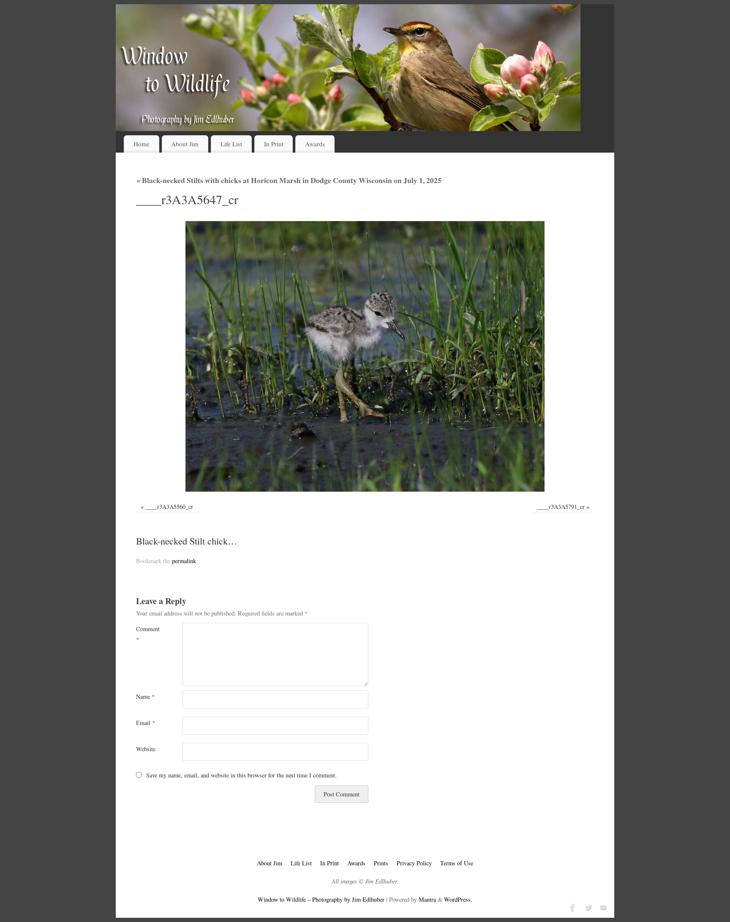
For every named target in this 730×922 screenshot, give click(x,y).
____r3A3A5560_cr (169, 507)
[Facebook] (572, 906)
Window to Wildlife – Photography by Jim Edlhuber (321, 899)
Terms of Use (456, 863)
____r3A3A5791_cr (561, 507)
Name (145, 696)
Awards (315, 144)
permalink (184, 561)
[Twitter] (587, 906)
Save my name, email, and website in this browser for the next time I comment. (241, 775)
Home (141, 144)
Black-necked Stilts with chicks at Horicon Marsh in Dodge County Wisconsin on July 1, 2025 (288, 180)
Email (145, 723)
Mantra (427, 899)
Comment (147, 634)
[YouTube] (602, 906)
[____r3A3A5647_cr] (365, 356)
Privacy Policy (414, 863)
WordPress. (458, 899)
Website (145, 749)
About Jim (185, 144)
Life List (231, 144)
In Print (273, 144)
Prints (381, 863)
